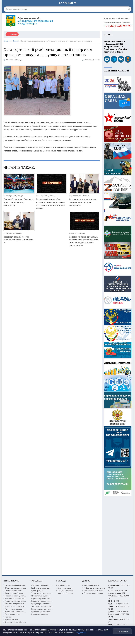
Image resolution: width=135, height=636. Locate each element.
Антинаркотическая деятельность (18, 601)
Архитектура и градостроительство (18, 609)
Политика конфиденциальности (96, 593)
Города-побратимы (65, 593)
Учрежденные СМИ (91, 585)
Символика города (65, 588)
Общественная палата (13, 590)
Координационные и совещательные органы (48, 609)
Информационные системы (94, 588)
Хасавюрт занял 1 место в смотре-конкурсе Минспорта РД (18, 239)
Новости (96, 60)
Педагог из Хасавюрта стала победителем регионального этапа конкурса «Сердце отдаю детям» (83, 241)
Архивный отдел (11, 619)
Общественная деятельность (16, 588)
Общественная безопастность (16, 593)
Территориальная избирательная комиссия (21, 585)
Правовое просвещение (40, 612)
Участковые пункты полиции (42, 606)
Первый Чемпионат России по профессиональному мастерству (19, 202)
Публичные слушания (39, 614)
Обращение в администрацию (43, 585)
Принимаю (122, 631)
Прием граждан (37, 590)
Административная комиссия (16, 598)
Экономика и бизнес (13, 614)
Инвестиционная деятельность (17, 596)
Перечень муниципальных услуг (43, 598)
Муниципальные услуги (40, 596)
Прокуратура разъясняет (40, 604)
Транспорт (9, 617)
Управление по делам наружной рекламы (21, 612)
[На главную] (36, 20)
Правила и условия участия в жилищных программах (51, 601)
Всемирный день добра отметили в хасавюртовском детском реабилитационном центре (50, 203)
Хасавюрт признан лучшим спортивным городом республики (83, 202)
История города (64, 585)
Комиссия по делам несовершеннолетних (21, 606)
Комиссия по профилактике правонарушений (22, 604)
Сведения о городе (65, 590)
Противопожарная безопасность (96, 590)
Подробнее (81, 632)
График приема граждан (40, 588)
